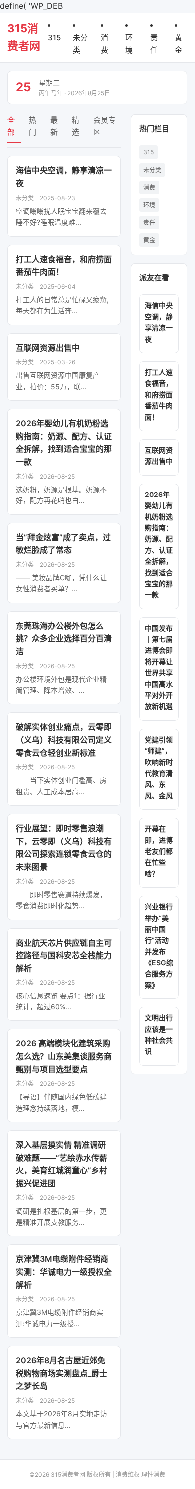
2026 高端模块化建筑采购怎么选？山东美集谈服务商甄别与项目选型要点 (64, 1056)
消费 (150, 187)
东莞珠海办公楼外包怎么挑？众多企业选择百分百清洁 (64, 638)
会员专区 (105, 126)
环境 (150, 205)
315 (54, 37)
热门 (32, 126)
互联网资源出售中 (48, 348)
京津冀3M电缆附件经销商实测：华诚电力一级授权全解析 (64, 1271)
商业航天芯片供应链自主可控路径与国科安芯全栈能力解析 (64, 955)
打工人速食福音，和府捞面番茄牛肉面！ (159, 394)
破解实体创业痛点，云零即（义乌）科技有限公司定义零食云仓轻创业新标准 (64, 739)
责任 (150, 222)
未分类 (153, 170)
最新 (54, 126)
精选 (76, 126)
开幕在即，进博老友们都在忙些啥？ (159, 851)
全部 (11, 126)
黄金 (150, 240)
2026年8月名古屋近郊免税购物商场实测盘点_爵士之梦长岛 (62, 1373)
